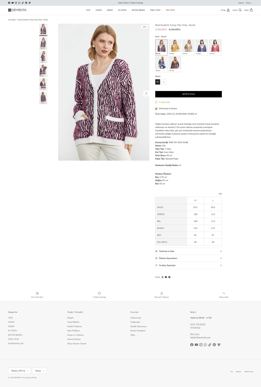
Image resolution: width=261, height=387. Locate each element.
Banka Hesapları (137, 330)
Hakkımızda (135, 317)
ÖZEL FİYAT (155, 10)
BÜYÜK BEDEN (138, 10)
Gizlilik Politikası (74, 326)
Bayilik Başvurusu (138, 326)
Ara (231, 372)
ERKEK (110, 10)
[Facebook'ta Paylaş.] (166, 277)
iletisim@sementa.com (200, 337)
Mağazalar (135, 322)
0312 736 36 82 (197, 324)
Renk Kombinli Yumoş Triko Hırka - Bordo (33, 20)
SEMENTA (18, 378)
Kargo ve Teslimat (75, 335)
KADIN (99, 10)
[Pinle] (169, 277)
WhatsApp (195, 327)
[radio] (161, 47)
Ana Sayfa (11, 20)
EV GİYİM (122, 10)
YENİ (88, 10)
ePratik (34, 378)
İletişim (241, 3)
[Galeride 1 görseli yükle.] (103, 92)
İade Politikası (73, 330)
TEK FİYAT (170, 10)
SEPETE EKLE (188, 94)
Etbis (132, 335)
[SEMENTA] (17, 10)
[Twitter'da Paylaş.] (162, 277)
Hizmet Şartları (74, 339)
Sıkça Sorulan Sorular (76, 343)
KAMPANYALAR (15, 343)
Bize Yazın (194, 334)
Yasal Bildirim (73, 322)
